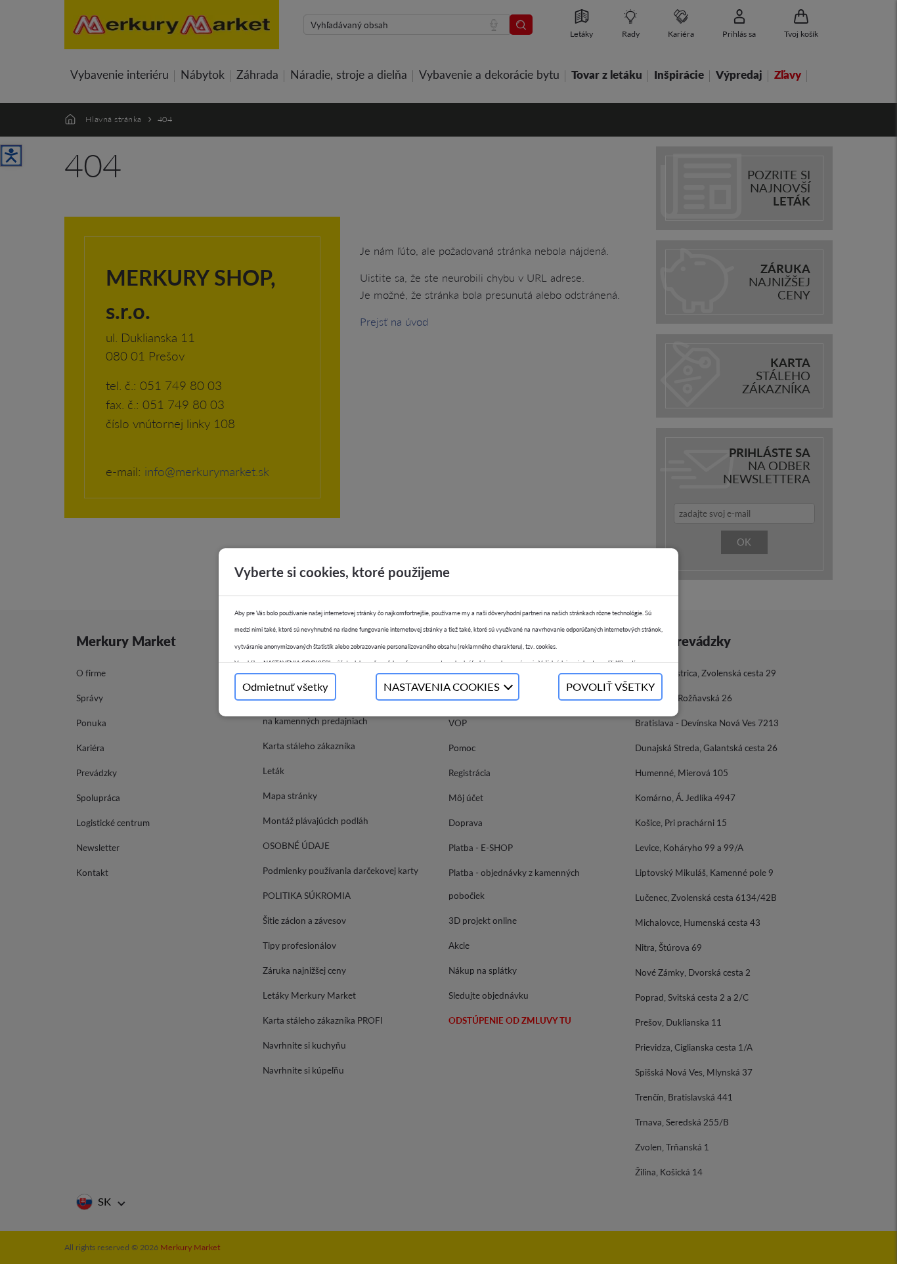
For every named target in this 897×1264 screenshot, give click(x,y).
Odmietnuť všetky (285, 686)
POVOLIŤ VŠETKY (610, 686)
